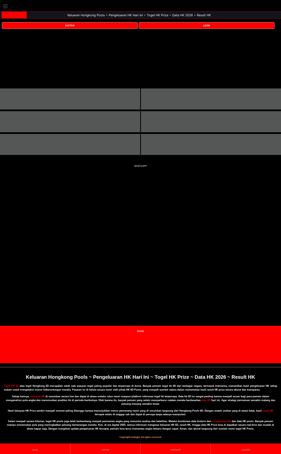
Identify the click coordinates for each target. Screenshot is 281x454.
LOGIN (206, 25)
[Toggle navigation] (5, 6)
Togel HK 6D (11, 385)
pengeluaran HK (221, 421)
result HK (267, 410)
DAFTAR (70, 25)
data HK (206, 400)
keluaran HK (37, 396)
